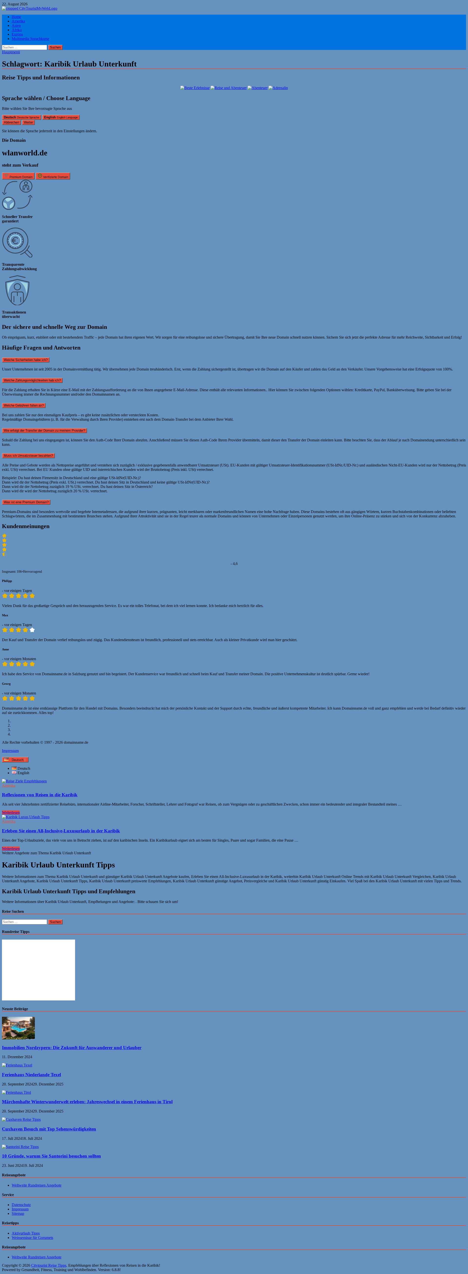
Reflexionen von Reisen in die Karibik (40, 794)
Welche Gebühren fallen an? (24, 405)
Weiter (28, 122)
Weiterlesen (11, 812)
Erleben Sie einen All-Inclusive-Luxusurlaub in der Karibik (61, 830)
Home (16, 17)
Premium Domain (21, 177)
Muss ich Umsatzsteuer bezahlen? (28, 455)
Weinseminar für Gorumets (32, 1238)
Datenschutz (21, 1205)
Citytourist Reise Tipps (48, 1265)
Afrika (17, 30)
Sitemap (18, 1213)
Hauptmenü (11, 52)
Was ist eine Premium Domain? (26, 502)
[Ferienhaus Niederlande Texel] (17, 1065)
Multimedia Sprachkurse (30, 39)
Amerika (18, 21)
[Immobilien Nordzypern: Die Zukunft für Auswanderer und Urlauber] (18, 1038)
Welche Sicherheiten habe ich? (26, 360)
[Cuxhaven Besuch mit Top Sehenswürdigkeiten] (21, 1119)
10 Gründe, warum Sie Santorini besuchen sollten (51, 1156)
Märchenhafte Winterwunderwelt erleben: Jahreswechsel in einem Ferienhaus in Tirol (87, 1101)
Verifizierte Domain (55, 177)
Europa (17, 34)
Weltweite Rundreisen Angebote (36, 1185)
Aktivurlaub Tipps (26, 1233)
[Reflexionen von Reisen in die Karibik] (234, 781)
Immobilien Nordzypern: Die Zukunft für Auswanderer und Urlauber (71, 1047)
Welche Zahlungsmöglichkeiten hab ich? (32, 380)
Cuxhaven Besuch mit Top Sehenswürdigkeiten (49, 1128)
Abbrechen (11, 122)
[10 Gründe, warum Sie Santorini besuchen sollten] (20, 1147)
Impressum (10, 751)
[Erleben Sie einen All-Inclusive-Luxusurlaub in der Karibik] (234, 817)
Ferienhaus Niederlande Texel (31, 1074)
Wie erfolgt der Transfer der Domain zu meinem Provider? (44, 430)
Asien (16, 25)
